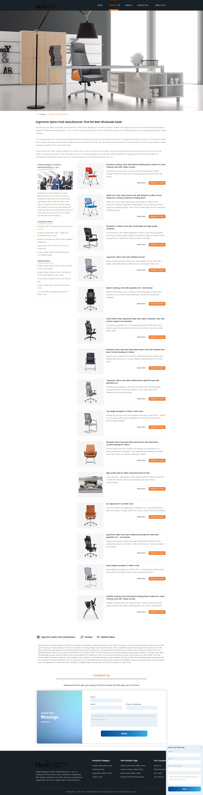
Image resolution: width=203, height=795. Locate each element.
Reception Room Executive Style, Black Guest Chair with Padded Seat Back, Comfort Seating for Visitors (135, 351)
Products (113, 5)
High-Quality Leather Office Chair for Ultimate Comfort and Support (55, 267)
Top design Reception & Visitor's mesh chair (124, 411)
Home (99, 5)
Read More (141, 183)
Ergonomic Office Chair (102, 773)
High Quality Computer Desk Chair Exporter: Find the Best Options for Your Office (54, 273)
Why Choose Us (160, 769)
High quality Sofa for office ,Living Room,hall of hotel (128, 473)
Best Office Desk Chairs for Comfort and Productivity (53, 247)
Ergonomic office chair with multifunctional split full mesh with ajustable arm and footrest (132, 536)
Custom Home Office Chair (132, 769)
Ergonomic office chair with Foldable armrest (125, 257)
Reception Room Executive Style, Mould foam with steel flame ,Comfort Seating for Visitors (132, 443)
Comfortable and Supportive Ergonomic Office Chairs (53, 293)
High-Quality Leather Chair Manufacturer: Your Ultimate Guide (53, 253)
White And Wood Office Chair (133, 765)
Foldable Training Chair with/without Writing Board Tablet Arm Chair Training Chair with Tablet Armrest (135, 597)
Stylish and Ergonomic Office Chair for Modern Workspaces (55, 240)
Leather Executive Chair (102, 765)
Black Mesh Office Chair (131, 773)
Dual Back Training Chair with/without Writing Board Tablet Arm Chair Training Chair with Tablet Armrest (135, 165)
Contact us (142, 5)
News (128, 5)
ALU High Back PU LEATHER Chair (119, 503)
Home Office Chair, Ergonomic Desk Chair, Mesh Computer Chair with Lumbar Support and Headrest (135, 320)
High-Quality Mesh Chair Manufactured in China (54, 286)
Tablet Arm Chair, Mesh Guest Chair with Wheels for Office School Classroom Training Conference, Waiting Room (133, 196)
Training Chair (98, 769)
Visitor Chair (97, 777)
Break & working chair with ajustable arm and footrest (129, 288)
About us (159, 5)
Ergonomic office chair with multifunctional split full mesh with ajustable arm (132, 381)
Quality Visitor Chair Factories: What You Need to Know (55, 227)
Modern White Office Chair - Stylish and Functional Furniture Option (53, 234)
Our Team (158, 773)
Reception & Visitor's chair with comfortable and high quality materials (132, 227)
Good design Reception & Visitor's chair (122, 565)
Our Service (159, 777)
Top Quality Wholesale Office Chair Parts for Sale (54, 280)
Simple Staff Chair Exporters (132, 777)
